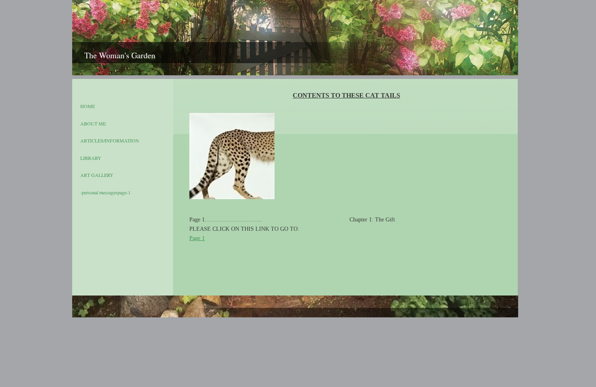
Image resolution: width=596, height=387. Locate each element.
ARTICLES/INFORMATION (109, 140)
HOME (87, 106)
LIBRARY (90, 158)
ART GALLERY (97, 175)
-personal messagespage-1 (105, 192)
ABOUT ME (93, 123)
